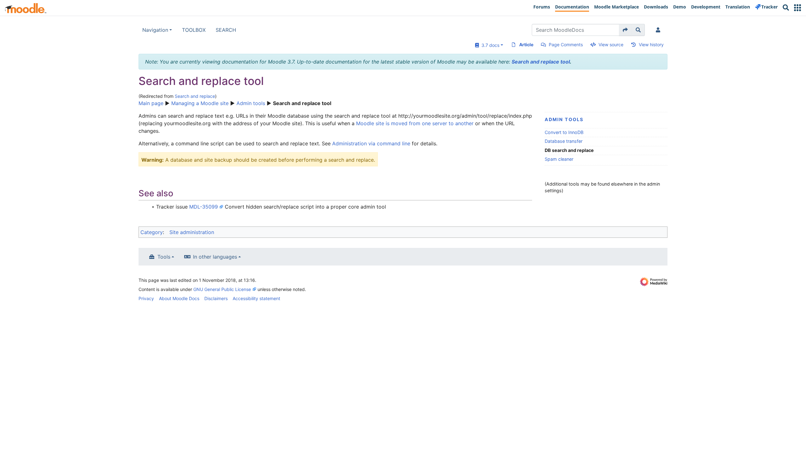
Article (526, 44)
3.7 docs (489, 45)
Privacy (146, 298)
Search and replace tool (541, 62)
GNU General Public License (222, 289)
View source (611, 44)
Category (151, 232)
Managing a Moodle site (200, 103)
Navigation (155, 30)
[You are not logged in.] (659, 30)
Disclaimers (216, 298)
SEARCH (226, 30)
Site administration (191, 232)
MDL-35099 (203, 207)
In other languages (215, 257)
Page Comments (566, 44)
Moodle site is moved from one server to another (415, 123)
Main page (151, 103)
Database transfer (563, 141)
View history (651, 44)
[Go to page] (625, 30)
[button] (797, 8)
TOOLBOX (194, 30)
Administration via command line (371, 143)
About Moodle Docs (179, 298)
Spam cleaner (559, 159)
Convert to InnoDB (564, 132)
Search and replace (195, 96)
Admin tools (250, 103)
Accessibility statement (256, 298)
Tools (163, 257)
